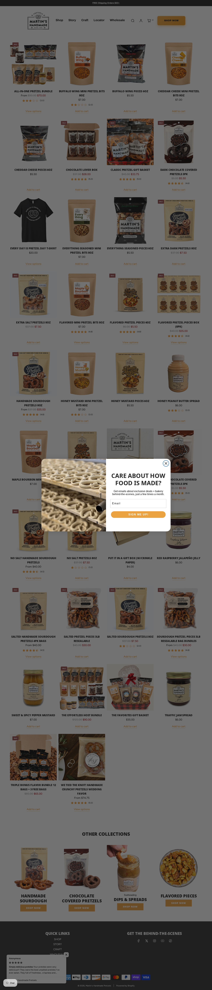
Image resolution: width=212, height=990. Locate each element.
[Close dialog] (166, 463)
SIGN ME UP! (138, 514)
